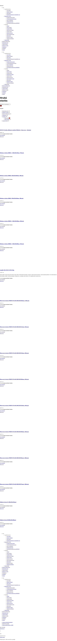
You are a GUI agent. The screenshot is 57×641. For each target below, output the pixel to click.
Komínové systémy (10, 37)
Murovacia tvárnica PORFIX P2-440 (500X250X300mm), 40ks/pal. (14, 431)
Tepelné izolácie (9, 31)
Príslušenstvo (4, 47)
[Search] (1, 105)
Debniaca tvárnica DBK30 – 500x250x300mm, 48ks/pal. (12, 221)
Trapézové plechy (5, 44)
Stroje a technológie (10, 20)
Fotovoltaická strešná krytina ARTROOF (13, 23)
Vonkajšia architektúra (10, 38)
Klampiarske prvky (5, 42)
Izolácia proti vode (10, 77)
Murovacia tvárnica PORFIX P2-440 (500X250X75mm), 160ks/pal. (14, 484)
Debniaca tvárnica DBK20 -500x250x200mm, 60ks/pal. (11, 175)
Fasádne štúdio (6, 84)
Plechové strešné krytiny (6, 41)
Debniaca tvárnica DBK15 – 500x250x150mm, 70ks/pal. (12, 152)
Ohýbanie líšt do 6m (10, 21)
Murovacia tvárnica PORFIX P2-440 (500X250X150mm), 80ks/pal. (14, 353)
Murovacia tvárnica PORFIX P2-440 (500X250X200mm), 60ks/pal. (14, 379)
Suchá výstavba (9, 27)
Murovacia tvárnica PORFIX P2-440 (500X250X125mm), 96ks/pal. (14, 326)
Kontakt (3, 49)
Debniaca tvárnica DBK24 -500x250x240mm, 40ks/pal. (11, 198)
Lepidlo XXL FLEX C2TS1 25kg (7, 270)
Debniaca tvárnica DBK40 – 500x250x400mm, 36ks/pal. (12, 243)
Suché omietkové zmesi (10, 34)
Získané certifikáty (10, 56)
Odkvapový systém (5, 45)
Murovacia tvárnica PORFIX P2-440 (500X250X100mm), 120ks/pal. (14, 300)
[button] (2, 635)
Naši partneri (9, 13)
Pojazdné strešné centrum (11, 17)
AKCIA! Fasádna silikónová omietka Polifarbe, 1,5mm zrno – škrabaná (15, 130)
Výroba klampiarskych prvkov (11, 63)
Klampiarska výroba (7, 16)
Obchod (8, 70)
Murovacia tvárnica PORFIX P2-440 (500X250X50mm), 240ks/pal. (14, 457)
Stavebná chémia (9, 28)
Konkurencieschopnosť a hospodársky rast (13, 14)
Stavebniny (4, 48)
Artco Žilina (9, 10)
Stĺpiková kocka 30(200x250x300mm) (8, 520)
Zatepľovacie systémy (10, 30)
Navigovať (1, 5)
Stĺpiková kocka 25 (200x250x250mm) (8, 502)
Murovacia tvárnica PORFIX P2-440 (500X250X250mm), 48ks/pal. (14, 405)
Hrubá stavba (9, 35)
